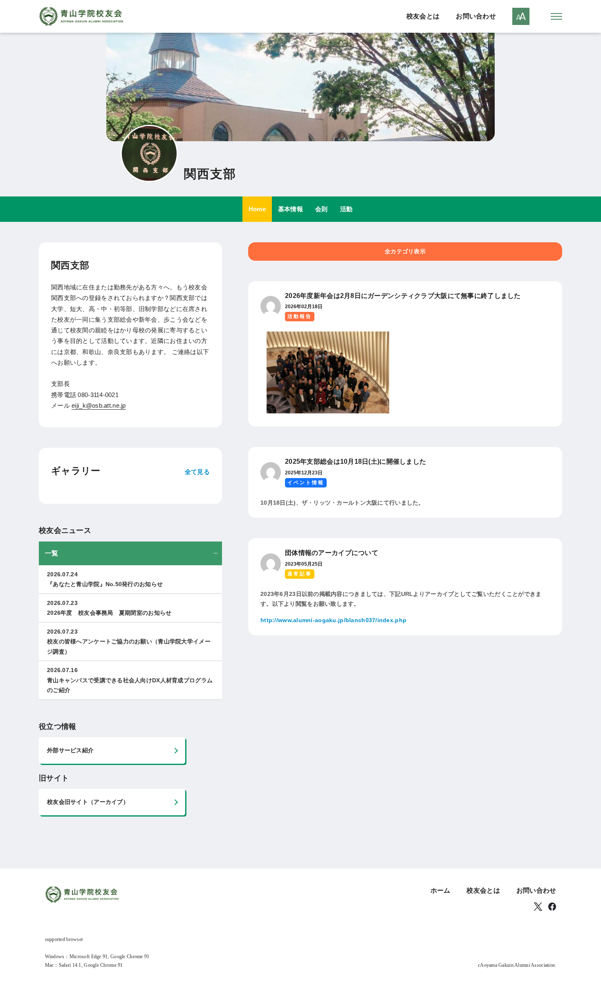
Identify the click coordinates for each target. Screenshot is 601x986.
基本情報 (290, 208)
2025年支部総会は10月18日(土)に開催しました (355, 461)
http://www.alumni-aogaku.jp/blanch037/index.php (333, 620)
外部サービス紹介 (70, 750)
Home (257, 208)
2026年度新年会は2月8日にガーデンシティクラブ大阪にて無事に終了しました (403, 295)
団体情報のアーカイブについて (331, 552)
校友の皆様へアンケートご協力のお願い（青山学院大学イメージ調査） (129, 641)
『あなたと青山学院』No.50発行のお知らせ (105, 579)
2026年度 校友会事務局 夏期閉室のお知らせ (109, 608)
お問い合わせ (476, 16)
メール (88, 405)
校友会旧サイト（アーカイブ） (88, 802)
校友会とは (423, 16)
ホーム (441, 890)
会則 (321, 208)
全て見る (197, 471)
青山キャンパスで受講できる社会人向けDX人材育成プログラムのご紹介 (130, 680)
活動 (346, 208)
